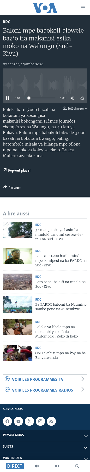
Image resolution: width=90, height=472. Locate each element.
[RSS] (51, 421)
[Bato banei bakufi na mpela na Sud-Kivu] (17, 282)
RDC (6, 22)
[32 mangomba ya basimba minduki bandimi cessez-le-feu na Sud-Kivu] (17, 230)
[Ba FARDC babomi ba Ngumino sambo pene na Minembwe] (17, 304)
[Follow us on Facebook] (7, 421)
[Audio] (37, 466)
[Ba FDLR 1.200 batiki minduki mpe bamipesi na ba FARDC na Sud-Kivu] (17, 256)
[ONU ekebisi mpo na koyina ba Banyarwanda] (17, 353)
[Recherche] (77, 466)
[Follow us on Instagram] (40, 421)
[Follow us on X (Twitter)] (29, 421)
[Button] (12, 188)
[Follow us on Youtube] (18, 421)
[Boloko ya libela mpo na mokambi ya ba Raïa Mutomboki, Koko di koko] (17, 327)
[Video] (57, 466)
